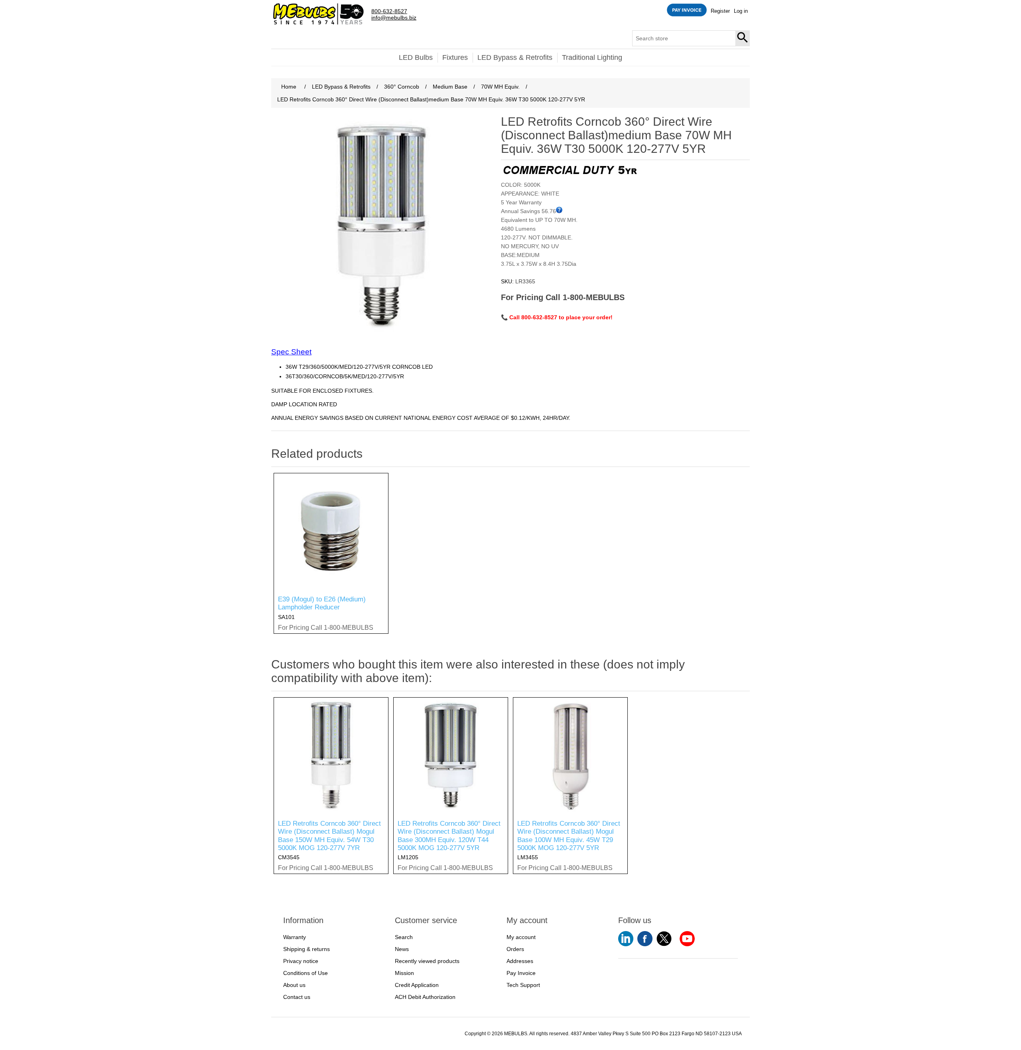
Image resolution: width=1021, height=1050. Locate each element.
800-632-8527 (389, 11)
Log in (741, 11)
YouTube (625, 938)
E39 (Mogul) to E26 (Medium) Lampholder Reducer (322, 603)
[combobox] (684, 38)
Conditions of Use (305, 973)
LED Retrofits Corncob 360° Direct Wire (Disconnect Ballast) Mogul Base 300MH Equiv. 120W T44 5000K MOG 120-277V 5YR (449, 836)
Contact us (296, 997)
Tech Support (523, 985)
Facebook (644, 938)
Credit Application (417, 985)
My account (521, 937)
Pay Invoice (521, 973)
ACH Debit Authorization (425, 997)
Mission (404, 973)
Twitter (664, 938)
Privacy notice (300, 961)
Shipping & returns (306, 949)
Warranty (294, 937)
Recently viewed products (427, 961)
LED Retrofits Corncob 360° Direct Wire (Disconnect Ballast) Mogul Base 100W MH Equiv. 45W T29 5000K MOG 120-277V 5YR (568, 836)
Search (743, 38)
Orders (515, 949)
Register (720, 11)
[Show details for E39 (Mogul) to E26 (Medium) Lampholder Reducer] (331, 530)
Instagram (687, 938)
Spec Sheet (291, 352)
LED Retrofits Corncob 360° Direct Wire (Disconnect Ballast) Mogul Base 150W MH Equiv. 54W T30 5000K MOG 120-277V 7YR (329, 836)
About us (294, 985)
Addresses (520, 961)
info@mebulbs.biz (393, 18)
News (402, 949)
